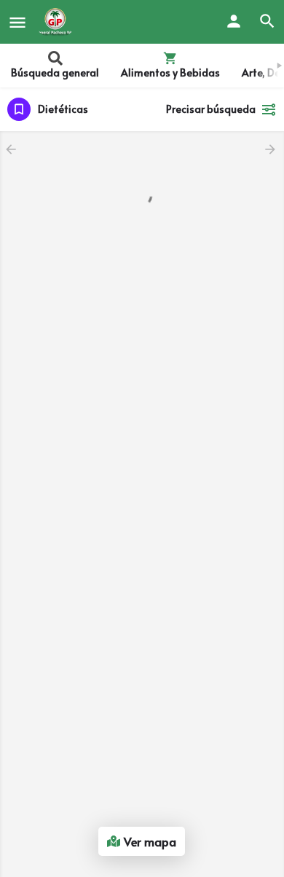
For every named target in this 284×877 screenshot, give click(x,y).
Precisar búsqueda (211, 109)
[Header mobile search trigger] (267, 21)
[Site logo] (57, 21)
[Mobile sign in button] (233, 21)
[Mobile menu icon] (17, 22)
